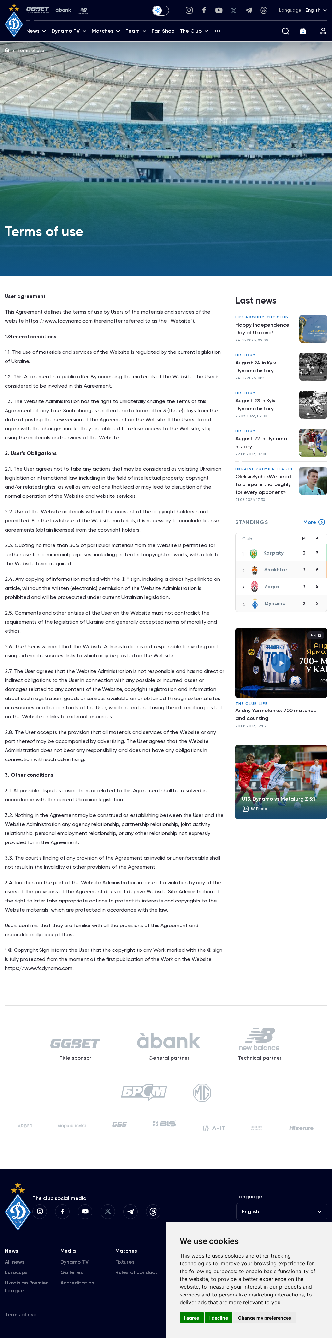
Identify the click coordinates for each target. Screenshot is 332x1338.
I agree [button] (191, 1317)
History (245, 355)
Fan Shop (163, 31)
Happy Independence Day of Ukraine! (262, 329)
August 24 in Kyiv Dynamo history (255, 367)
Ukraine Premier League (264, 469)
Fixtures (125, 1262)
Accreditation (77, 1283)
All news (15, 1262)
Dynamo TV (74, 1262)
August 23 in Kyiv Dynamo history (255, 405)
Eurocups (16, 1272)
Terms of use (21, 1314)
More (309, 522)
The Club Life (251, 703)
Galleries (71, 1272)
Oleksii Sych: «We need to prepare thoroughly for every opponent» (263, 484)
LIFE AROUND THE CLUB (262, 317)
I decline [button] (218, 1317)
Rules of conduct (136, 1272)
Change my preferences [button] (264, 1317)
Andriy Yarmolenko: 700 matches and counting (275, 714)
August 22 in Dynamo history (261, 442)
